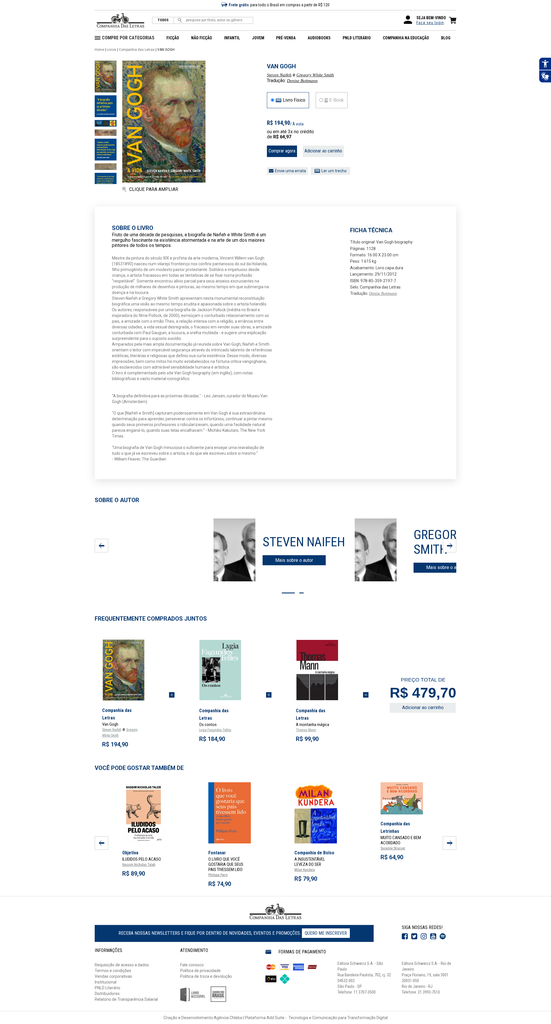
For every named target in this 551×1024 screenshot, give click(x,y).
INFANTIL (232, 38)
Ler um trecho (334, 171)
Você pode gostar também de (139, 767)
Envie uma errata (290, 171)
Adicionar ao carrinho (323, 151)
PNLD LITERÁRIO (357, 38)
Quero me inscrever (326, 933)
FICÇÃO (172, 38)
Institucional (106, 982)
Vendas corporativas (113, 976)
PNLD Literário (107, 988)
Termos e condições (113, 970)
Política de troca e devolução (206, 976)
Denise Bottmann (302, 80)
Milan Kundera (304, 870)
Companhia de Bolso (314, 852)
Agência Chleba (228, 1017)
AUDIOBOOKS (319, 38)
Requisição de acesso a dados (122, 965)
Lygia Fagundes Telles (215, 730)
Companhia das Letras (137, 50)
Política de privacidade (200, 970)
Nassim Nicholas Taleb (138, 865)
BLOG (446, 38)
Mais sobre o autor (294, 560)
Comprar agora (282, 151)
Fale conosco (192, 965)
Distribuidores (107, 993)
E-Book (336, 100)
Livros (111, 50)
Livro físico (294, 100)
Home (99, 50)
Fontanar (217, 852)
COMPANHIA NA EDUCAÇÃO (406, 38)
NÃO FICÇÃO (201, 38)
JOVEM (258, 38)
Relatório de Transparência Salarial (126, 999)
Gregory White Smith (315, 75)
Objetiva (130, 852)
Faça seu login (430, 22)
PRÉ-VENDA (286, 38)
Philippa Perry (218, 875)
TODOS (163, 20)
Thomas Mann (306, 730)
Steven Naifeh (279, 75)
